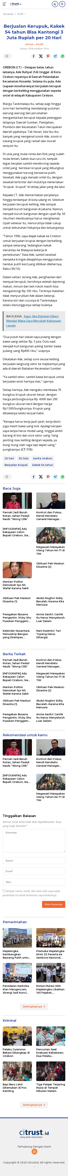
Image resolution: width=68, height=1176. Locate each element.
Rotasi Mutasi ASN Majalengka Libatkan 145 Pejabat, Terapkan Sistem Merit (50, 989)
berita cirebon (42, 458)
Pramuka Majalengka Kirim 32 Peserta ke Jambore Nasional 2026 (50, 954)
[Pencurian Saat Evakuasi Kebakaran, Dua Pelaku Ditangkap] (50, 1036)
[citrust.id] (15, 4)
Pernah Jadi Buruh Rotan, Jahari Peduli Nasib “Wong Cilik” (16, 516)
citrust (29, 44)
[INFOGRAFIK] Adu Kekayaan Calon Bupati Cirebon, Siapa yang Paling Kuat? (17, 532)
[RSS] (34, 1152)
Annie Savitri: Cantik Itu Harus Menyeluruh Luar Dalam (50, 618)
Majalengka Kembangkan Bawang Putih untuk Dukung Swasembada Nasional (16, 954)
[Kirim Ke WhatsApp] (62, 56)
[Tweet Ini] (41, 56)
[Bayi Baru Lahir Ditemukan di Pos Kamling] (17, 1071)
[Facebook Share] (33, 56)
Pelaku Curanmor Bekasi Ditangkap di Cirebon (16, 1053)
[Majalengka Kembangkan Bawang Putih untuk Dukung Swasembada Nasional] (17, 938)
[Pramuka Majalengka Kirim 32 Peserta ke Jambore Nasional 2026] (50, 938)
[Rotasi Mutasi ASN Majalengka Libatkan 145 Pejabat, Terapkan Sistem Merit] (50, 972)
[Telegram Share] (55, 56)
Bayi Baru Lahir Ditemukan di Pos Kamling (14, 1088)
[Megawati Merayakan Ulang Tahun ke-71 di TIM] (50, 535)
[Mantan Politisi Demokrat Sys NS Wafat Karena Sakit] (17, 570)
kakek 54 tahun (42, 465)
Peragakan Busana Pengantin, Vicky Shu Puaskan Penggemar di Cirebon (17, 618)
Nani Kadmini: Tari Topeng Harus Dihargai (48, 634)
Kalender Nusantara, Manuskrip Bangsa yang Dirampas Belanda (16, 634)
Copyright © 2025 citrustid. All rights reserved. (34, 1162)
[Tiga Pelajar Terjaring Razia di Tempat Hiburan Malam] (50, 1071)
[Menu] (5, 4)
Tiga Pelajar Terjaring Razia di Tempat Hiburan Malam (50, 1088)
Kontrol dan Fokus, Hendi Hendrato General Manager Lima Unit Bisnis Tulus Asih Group (49, 516)
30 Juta (23, 458)
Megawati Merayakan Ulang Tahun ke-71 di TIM (50, 550)
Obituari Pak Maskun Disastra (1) (17, 599)
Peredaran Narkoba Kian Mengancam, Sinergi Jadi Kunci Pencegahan (16, 989)
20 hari (9, 458)
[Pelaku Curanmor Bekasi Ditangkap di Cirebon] (17, 1036)
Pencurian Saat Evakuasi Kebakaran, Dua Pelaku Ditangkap (50, 1053)
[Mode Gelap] (55, 4)
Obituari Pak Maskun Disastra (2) (50, 565)
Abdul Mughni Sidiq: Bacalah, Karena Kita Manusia (50, 601)
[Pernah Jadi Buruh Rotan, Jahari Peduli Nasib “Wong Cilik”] (17, 501)
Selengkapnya (33, 1006)
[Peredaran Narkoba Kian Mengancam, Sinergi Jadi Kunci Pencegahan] (17, 972)
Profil (39, 44)
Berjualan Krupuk (16, 465)
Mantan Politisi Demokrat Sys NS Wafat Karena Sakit (16, 585)
